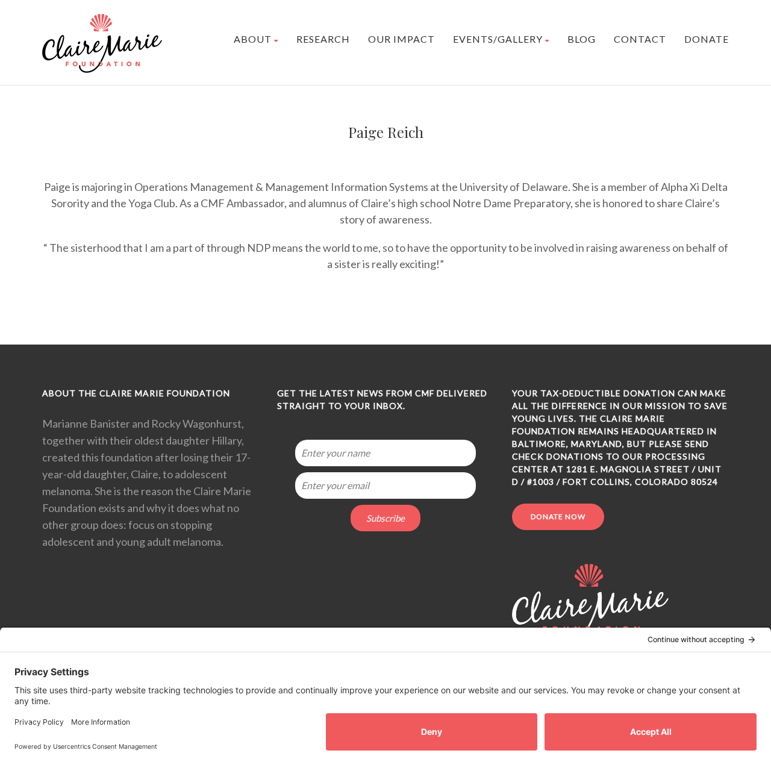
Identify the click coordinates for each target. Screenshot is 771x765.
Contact (640, 39)
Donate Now (558, 516)
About (253, 39)
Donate (706, 39)
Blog (581, 39)
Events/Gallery (498, 39)
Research (323, 39)
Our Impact (401, 39)
